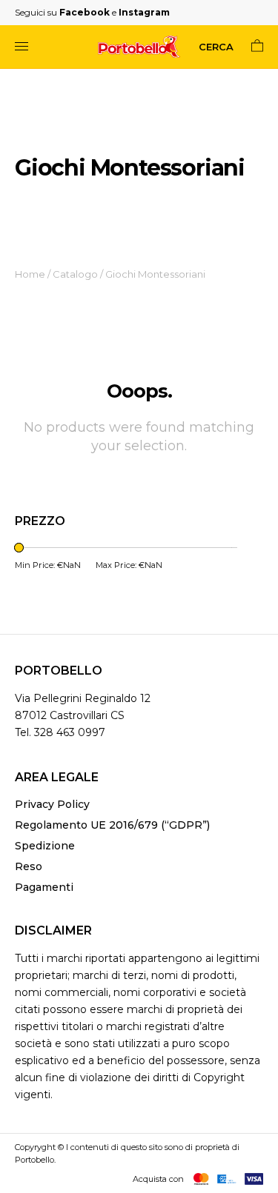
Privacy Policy (52, 804)
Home (30, 274)
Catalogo (75, 274)
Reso (28, 866)
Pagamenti (44, 887)
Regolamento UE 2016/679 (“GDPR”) (112, 825)
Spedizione (45, 845)
